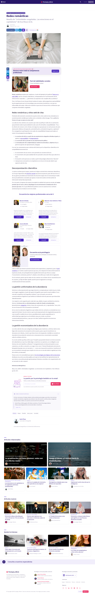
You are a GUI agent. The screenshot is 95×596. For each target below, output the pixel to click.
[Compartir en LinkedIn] (7, 74)
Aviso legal (38, 591)
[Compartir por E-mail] (7, 77)
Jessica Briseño (24, 224)
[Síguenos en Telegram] (77, 588)
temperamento (34, 138)
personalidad (24, 138)
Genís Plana (12, 25)
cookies (48, 591)
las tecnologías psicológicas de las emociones (47, 355)
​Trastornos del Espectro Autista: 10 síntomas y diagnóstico (36, 550)
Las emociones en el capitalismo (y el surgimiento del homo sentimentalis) (14, 484)
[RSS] (80, 588)
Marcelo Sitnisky (24, 201)
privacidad (43, 591)
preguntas (23, 305)
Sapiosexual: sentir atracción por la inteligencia (80, 483)
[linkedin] (20, 30)
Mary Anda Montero (50, 224)
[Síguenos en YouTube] (74, 588)
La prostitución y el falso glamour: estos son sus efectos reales (24, 459)
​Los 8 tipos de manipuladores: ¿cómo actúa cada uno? (79, 551)
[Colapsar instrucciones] (58, 394)
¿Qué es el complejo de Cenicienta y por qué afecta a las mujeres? (36, 483)
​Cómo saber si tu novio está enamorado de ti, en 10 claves (13, 550)
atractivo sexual (30, 173)
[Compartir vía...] (7, 80)
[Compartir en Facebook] (7, 68)
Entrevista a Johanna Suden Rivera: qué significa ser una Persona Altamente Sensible (80, 517)
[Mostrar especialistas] (4, 562)
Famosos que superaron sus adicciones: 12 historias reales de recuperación (36, 517)
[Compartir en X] (7, 71)
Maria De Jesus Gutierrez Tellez (53, 201)
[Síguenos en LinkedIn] (69, 588)
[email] (23, 30)
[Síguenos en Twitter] (66, 588)
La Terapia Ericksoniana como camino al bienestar (57, 517)
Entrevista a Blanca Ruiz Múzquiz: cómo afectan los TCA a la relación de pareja (14, 517)
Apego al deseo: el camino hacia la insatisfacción (64, 459)
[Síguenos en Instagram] (71, 588)
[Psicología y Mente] (47, 2)
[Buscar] (80, 2)
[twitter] (16, 30)
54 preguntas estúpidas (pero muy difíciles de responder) (58, 483)
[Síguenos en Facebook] (63, 588)
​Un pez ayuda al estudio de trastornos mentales (56, 550)
